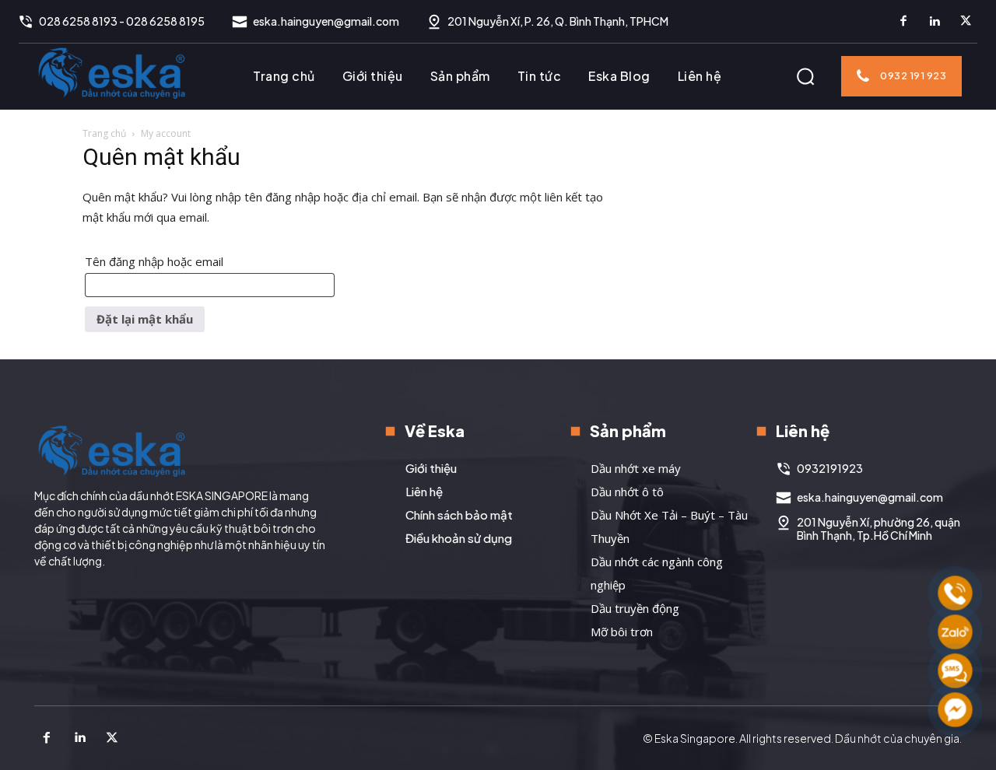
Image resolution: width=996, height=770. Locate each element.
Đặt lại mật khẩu (144, 319)
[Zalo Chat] (955, 631)
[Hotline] (955, 593)
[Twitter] (965, 21)
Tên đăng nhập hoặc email (171, 263)
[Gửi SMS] (955, 670)
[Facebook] (903, 21)
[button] (805, 76)
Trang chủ (104, 133)
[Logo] (112, 72)
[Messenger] (955, 709)
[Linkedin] (934, 21)
